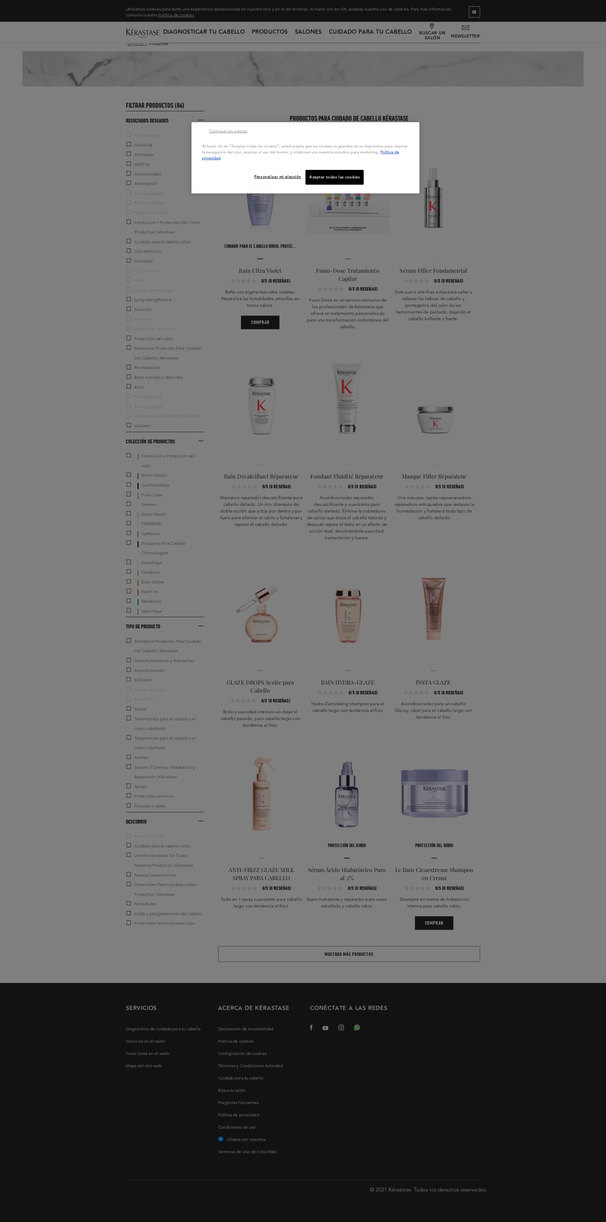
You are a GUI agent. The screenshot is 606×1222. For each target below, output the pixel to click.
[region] (305, 157)
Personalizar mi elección (277, 176)
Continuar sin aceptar (228, 130)
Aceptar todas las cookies (334, 176)
